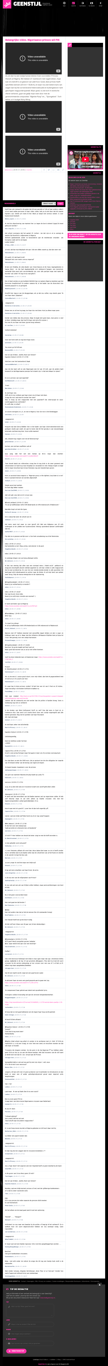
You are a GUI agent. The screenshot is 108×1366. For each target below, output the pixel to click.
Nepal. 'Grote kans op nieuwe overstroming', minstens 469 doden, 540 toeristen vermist (86, 185)
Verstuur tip (18, 1351)
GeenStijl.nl (42, 1364)
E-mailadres (11, 1339)
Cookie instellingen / (59, 1281)
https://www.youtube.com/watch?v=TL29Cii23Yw (21, 983)
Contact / (24, 1281)
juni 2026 (73, 223)
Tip (7, 1302)
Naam (8, 1329)
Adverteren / (86, 1281)
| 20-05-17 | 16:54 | (22, 170)
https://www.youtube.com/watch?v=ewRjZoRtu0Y (21, 456)
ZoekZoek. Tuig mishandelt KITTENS (80, 205)
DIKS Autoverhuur (69, 1359)
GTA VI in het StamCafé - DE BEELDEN (81, 188)
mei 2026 (73, 225)
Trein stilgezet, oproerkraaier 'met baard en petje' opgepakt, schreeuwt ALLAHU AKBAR (84, 208)
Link (8, 1320)
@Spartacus (8, 170)
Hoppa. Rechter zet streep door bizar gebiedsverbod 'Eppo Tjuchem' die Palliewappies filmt (85, 191)
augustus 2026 (74, 220)
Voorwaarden (95, 1281)
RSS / (37, 1281)
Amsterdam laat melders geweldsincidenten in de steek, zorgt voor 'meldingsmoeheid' (84, 194)
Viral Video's (43, 1359)
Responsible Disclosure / (74, 1281)
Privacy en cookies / (45, 1281)
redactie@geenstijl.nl (47, 1298)
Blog (59, 1359)
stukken (52, 1359)
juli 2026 (72, 222)
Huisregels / (31, 1281)
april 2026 (73, 227)
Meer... (72, 229)
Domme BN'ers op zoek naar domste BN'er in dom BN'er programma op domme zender (85, 198)
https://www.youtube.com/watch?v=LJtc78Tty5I (21, 606)
